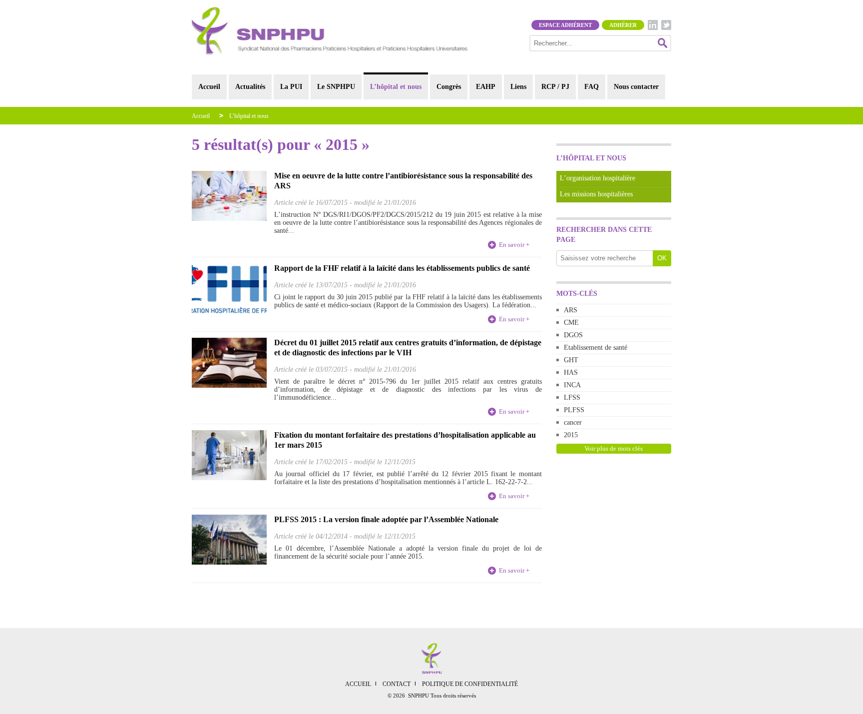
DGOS (573, 335)
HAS (571, 372)
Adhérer (623, 25)
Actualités (250, 86)
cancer (573, 422)
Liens (518, 86)
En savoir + (514, 244)
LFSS (572, 397)
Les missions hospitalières (596, 194)
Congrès (448, 86)
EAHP (485, 86)
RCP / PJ (555, 86)
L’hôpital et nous (396, 86)
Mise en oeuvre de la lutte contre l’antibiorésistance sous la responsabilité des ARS (403, 180)
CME (571, 322)
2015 (571, 435)
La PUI (291, 86)
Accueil (209, 86)
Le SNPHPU (336, 86)
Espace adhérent (565, 25)
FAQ (591, 86)
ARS (570, 310)
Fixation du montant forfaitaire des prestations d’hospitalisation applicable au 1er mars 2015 (405, 440)
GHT (571, 360)
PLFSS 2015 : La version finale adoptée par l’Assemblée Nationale (386, 519)
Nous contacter (636, 86)
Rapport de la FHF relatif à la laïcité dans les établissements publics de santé (402, 268)
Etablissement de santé (595, 347)
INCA (572, 385)
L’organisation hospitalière (597, 178)
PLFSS (574, 410)
